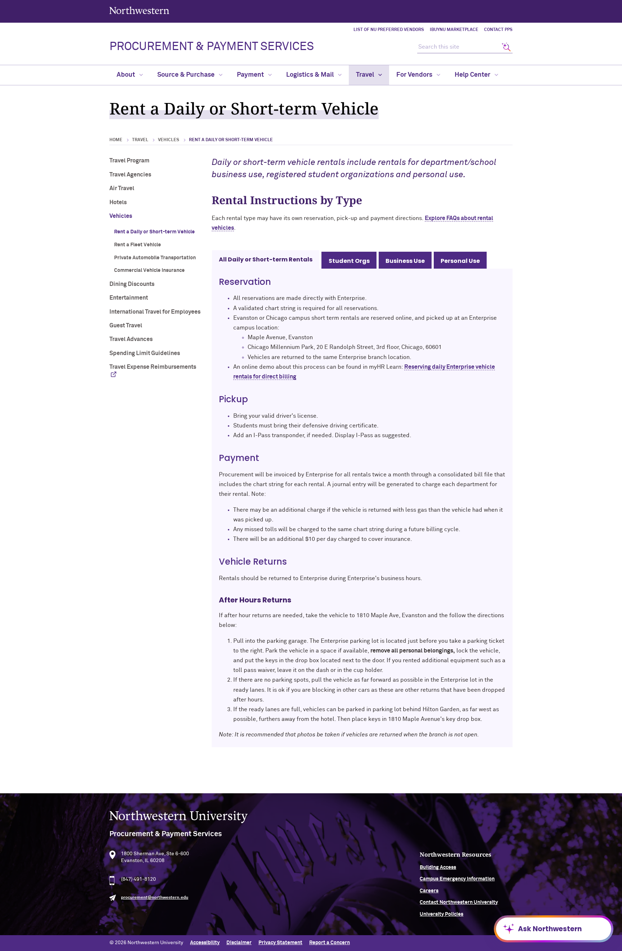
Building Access (438, 867)
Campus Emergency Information (457, 879)
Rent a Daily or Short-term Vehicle (154, 231)
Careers (429, 890)
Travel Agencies (130, 175)
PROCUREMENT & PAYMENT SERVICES (211, 47)
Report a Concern (329, 942)
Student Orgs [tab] (349, 261)
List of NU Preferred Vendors (388, 30)
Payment (251, 75)
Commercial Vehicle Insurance (149, 270)
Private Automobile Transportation (155, 257)
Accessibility (205, 942)
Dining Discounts (131, 284)
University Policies (441, 914)
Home (115, 140)
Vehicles (168, 140)
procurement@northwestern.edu (154, 898)
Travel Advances (131, 339)
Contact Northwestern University (459, 902)
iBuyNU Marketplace (454, 30)
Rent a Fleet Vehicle (137, 244)
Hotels (118, 202)
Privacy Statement (280, 942)
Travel (365, 75)
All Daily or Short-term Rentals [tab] (265, 259)
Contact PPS (498, 30)
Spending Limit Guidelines (144, 353)
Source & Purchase (186, 75)
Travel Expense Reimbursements (152, 367)
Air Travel (121, 188)
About (126, 75)
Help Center (473, 75)
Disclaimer (239, 942)
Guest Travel (125, 325)
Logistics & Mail (310, 75)
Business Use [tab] (405, 261)
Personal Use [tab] (460, 261)
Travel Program (129, 160)
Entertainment (128, 298)
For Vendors (415, 75)
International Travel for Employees (154, 312)
